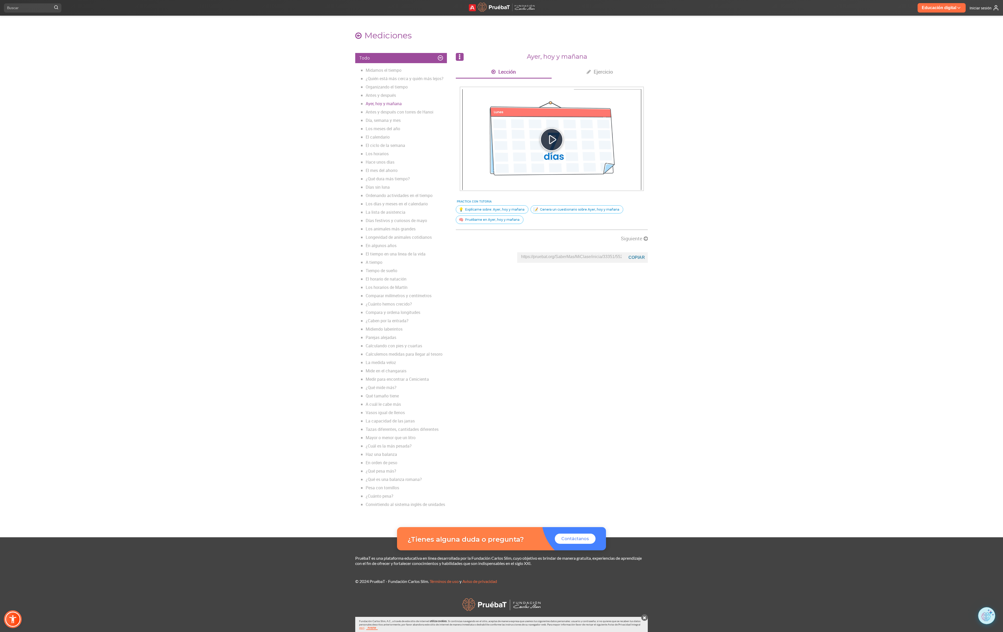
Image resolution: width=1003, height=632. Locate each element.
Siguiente (632, 238)
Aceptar (372, 627)
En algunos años (381, 245)
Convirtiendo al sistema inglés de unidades (405, 504)
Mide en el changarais (386, 371)
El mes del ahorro (382, 170)
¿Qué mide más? (381, 387)
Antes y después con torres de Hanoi (399, 112)
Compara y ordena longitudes (393, 312)
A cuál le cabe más (383, 404)
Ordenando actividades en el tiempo (399, 195)
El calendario (378, 137)
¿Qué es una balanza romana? (394, 479)
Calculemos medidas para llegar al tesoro (404, 354)
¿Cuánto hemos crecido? (389, 304)
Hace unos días (380, 162)
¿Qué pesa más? (381, 471)
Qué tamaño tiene (382, 396)
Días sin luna (378, 187)
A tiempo (374, 262)
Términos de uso (444, 581)
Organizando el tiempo (387, 87)
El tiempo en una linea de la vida (395, 254)
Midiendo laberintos (384, 329)
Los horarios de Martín (386, 287)
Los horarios (377, 154)
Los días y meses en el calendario (397, 204)
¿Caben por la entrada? (387, 321)
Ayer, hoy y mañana (384, 103)
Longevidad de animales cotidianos (399, 237)
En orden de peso (381, 463)
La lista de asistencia (385, 212)
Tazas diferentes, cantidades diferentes (402, 429)
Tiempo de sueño (381, 270)
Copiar (636, 257)
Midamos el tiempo (383, 70)
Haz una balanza (381, 454)
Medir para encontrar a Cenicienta (397, 379)
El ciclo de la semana (385, 145)
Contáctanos (575, 538)
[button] (12, 619)
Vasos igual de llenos (385, 412)
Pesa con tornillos (382, 488)
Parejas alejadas (381, 337)
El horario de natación (386, 279)
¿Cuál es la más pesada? (389, 446)
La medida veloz (381, 362)
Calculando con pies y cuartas (394, 346)
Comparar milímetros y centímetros (398, 296)
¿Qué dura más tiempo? (388, 179)
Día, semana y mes (383, 120)
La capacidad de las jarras (390, 421)
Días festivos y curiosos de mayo (396, 220)
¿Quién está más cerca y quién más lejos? (405, 78)
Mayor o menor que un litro (391, 437)
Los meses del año (383, 129)
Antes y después (381, 95)
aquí (361, 627)
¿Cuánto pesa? (379, 496)
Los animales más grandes (391, 229)
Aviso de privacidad (479, 581)
